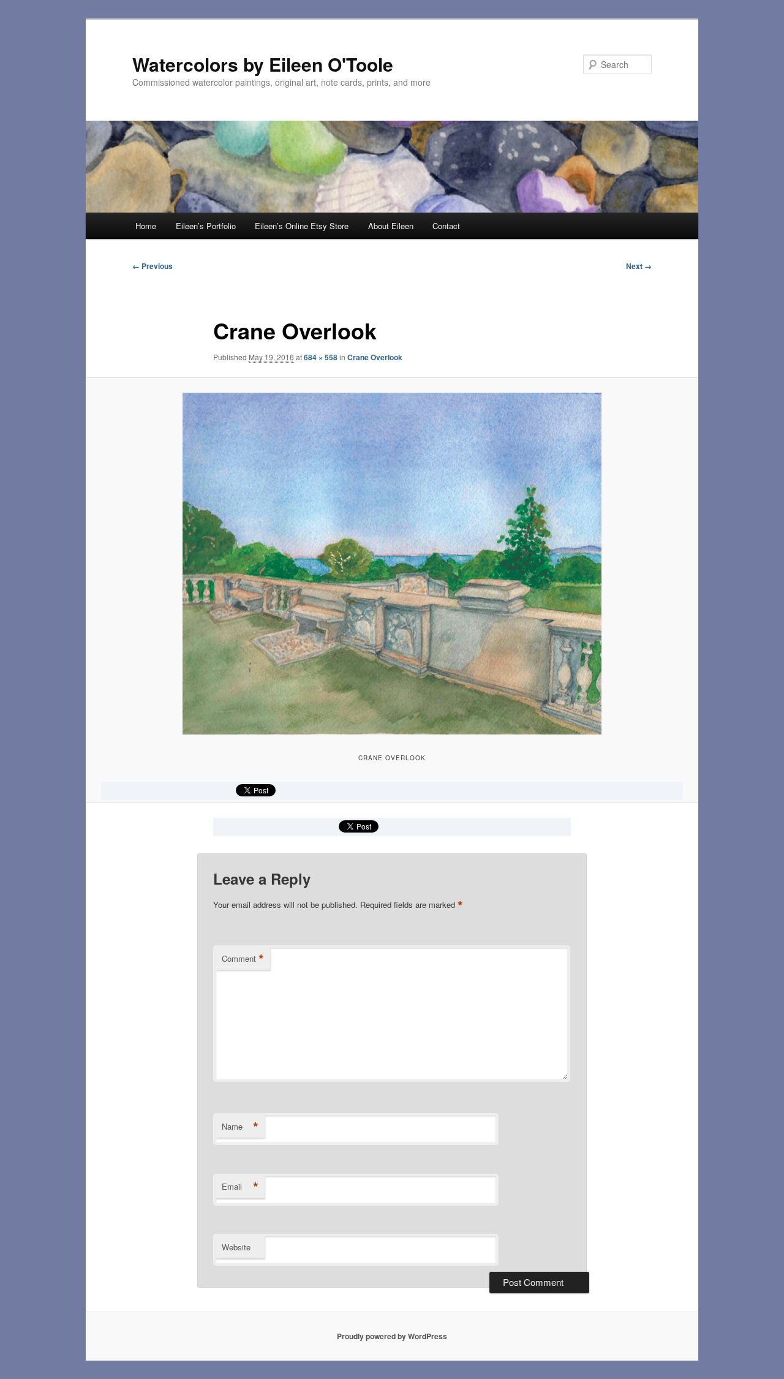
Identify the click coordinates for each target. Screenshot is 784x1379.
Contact (446, 226)
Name (240, 1126)
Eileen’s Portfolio (206, 226)
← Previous (152, 265)
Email (240, 1186)
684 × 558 (320, 357)
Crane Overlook (374, 357)
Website (236, 1247)
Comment (243, 959)
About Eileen (390, 226)
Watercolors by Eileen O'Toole (262, 64)
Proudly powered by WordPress (392, 1336)
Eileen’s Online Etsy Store (302, 226)
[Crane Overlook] (392, 564)
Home (145, 226)
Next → (639, 265)
